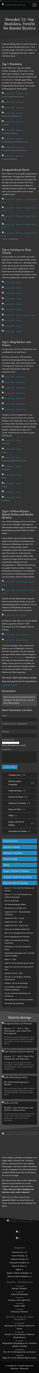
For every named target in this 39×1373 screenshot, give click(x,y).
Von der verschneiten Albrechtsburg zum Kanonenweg (17, 994)
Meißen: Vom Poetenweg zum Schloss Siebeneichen (17, 941)
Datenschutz (24, 1368)
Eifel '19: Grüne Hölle (12, 901)
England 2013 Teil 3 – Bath (13, 922)
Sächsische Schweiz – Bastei (14, 973)
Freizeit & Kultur (11, 841)
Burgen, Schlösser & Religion (16, 871)
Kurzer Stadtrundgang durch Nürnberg (17, 936)
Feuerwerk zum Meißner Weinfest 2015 (17, 929)
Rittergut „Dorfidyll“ (19, 1288)
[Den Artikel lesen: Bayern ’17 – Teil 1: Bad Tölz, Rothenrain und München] (18, 1052)
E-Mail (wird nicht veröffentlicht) (14, 724)
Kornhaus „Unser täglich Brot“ (19, 1300)
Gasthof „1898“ (19, 1306)
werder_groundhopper (17, 657)
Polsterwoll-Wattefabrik (19, 1294)
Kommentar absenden (10, 767)
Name (6, 716)
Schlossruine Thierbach (19, 1312)
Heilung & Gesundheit (13, 853)
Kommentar (7, 749)
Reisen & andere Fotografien (16, 883)
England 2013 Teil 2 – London (14, 918)
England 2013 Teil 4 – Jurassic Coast (16, 925)
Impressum (14, 1368)
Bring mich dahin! (10, 685)
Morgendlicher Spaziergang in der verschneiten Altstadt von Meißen (19, 954)
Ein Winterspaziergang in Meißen (15, 904)
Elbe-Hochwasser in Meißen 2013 (15, 908)
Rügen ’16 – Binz (10, 959)
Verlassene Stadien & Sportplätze (18, 877)
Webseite (5, 732)
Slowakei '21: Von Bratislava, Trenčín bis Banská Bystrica (18, 978)
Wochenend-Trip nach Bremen (14, 1003)
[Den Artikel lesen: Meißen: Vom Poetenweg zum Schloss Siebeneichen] (10, 1103)
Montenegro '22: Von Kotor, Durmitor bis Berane (18, 948)
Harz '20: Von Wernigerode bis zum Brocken (19, 933)
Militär (6, 865)
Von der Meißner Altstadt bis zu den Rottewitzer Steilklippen (16, 988)
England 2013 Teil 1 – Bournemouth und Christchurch (18, 913)
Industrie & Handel (12, 847)
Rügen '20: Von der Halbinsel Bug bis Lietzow (19, 963)
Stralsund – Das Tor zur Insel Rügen (16, 983)
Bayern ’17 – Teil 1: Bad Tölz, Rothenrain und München (19, 889)
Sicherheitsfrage (8, 740)
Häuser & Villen (10, 859)
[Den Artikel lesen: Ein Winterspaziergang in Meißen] (15, 1077)
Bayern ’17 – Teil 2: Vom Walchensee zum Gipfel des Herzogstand (18, 896)
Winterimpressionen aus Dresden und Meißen (19, 999)
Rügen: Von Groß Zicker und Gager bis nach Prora (19, 968)
